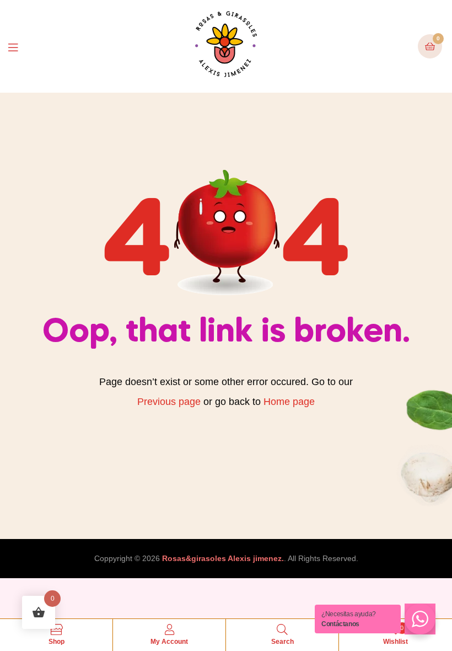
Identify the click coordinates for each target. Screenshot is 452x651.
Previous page (169, 401)
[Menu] (21, 46)
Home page (289, 401)
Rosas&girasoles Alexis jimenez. (223, 558)
